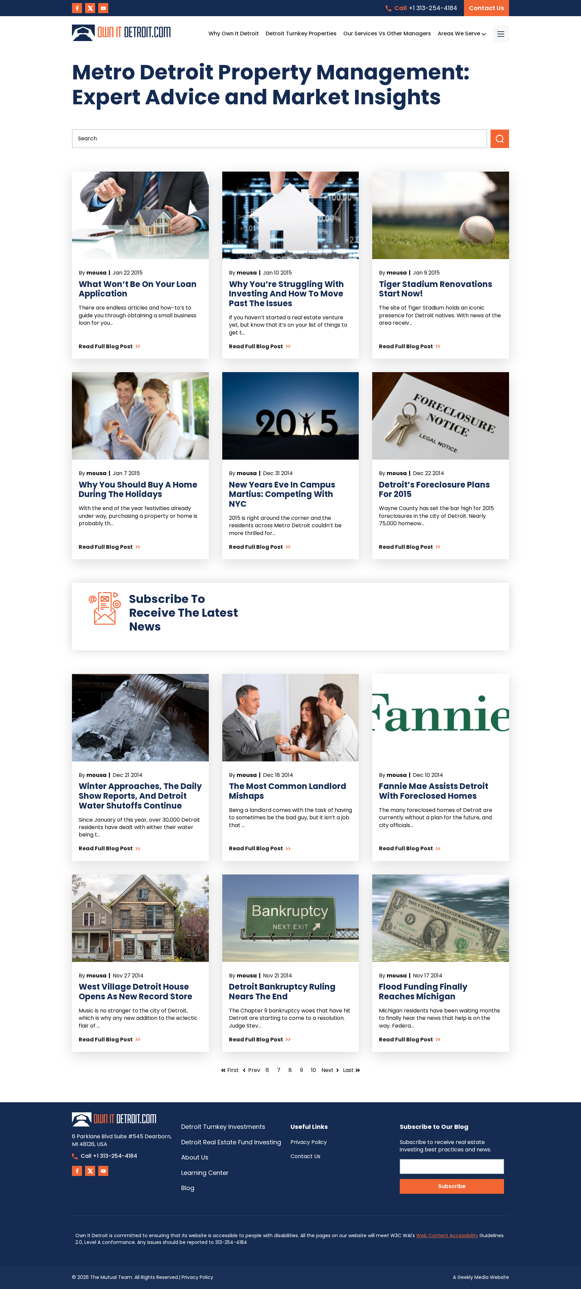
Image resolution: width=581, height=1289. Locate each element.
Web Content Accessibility (447, 1235)
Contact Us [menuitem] (305, 1156)
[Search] (500, 139)
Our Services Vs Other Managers (387, 33)
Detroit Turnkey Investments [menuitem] (223, 1126)
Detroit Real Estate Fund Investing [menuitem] (231, 1142)
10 (313, 1070)
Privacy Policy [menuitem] (308, 1142)
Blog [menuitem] (187, 1188)
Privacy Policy (197, 1277)
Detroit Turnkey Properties (301, 33)
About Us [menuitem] (194, 1157)
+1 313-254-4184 (425, 8)
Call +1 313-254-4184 (109, 1156)
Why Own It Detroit (233, 33)
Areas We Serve (459, 33)
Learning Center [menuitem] (205, 1173)
